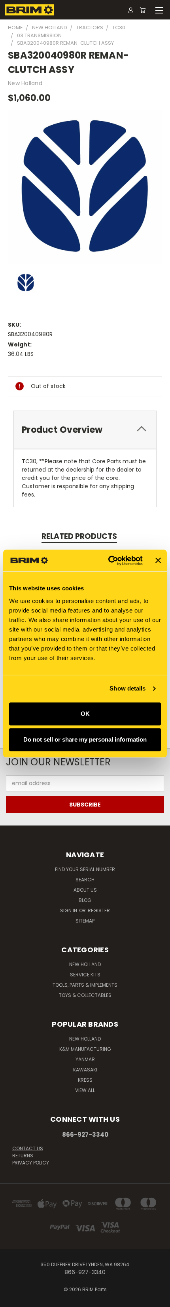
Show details (127, 688)
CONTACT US (27, 1148)
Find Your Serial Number (85, 869)
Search (85, 879)
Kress (85, 1080)
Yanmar (85, 1059)
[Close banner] (158, 560)
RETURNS (22, 1155)
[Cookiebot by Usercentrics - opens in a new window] (109, 561)
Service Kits (85, 974)
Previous (12, 1299)
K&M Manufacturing (85, 1049)
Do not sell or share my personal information (85, 739)
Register (99, 910)
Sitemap (85, 920)
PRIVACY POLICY (30, 1162)
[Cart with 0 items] (142, 10)
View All (85, 1090)
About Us (85, 890)
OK (85, 713)
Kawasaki (85, 1069)
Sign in (69, 910)
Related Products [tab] (79, 536)
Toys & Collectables (85, 995)
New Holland (85, 964)
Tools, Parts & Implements (85, 985)
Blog (85, 900)
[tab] (85, 430)
